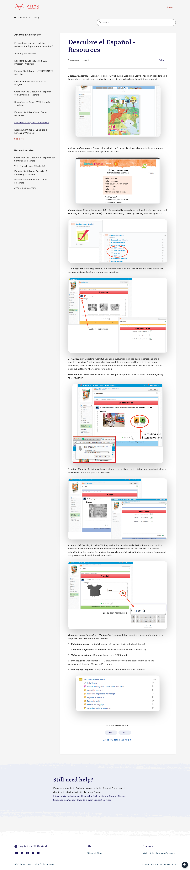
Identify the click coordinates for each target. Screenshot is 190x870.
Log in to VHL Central (32, 846)
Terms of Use (156, 864)
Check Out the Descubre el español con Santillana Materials (32, 93)
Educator (24, 17)
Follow (161, 60)
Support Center (15, 17)
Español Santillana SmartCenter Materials (30, 114)
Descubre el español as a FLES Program (30, 83)
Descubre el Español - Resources (31, 122)
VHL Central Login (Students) (29, 166)
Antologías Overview (25, 53)
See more (19, 138)
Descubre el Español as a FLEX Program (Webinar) (30, 62)
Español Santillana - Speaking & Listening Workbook (30, 131)
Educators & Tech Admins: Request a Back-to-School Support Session (89, 796)
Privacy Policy (170, 864)
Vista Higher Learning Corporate (159, 853)
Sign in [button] (170, 7)
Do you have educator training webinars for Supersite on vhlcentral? (33, 45)
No (124, 732)
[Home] (26, 7)
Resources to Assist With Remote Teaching (32, 104)
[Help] (185, 865)
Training (35, 17)
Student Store (94, 853)
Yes (111, 732)
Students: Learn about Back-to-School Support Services (82, 800)
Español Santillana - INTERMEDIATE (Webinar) (34, 73)
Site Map (145, 864)
